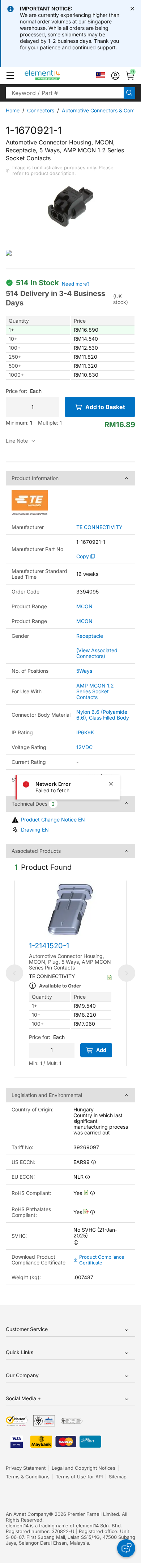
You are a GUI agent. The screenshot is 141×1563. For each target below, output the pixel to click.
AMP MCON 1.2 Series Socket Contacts (95, 691)
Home (13, 110)
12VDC (84, 747)
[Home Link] (55, 75)
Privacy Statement (26, 1468)
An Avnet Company (27, 1514)
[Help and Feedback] (126, 1548)
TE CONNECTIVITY (99, 527)
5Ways (84, 671)
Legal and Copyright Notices (83, 1468)
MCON (84, 606)
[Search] (129, 93)
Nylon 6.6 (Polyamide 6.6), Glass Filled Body (102, 715)
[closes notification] (132, 8)
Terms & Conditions (28, 1476)
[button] (10, 75)
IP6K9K (85, 732)
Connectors (40, 110)
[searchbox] (65, 93)
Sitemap (118, 1476)
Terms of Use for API (79, 1476)
